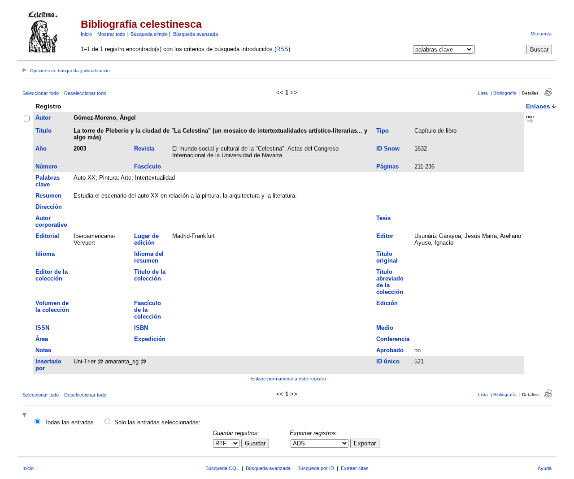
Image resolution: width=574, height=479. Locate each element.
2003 (80, 148)
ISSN (42, 327)
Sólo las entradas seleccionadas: (157, 422)
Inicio (86, 34)
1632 (420, 148)
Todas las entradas (69, 422)
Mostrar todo (111, 34)
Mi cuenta (541, 33)
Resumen (48, 195)
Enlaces (538, 106)
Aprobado (390, 350)
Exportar (365, 443)
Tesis (383, 218)
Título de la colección (149, 275)
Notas (43, 350)
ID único (388, 361)
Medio (384, 327)
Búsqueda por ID (315, 468)
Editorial (47, 236)
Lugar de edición (146, 239)
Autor (43, 117)
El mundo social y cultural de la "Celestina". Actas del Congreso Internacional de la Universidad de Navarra (255, 152)
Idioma (45, 253)
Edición (387, 303)
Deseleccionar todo (85, 93)
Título (43, 130)
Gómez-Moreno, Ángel (105, 117)
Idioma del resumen (149, 257)
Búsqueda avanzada (195, 34)
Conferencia (392, 339)
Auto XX (85, 177)
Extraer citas (355, 468)
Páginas (387, 166)
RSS (282, 49)
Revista (144, 148)
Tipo (382, 130)
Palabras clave (47, 181)
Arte (126, 177)
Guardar (255, 443)
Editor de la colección (51, 275)
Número (46, 166)
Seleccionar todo (40, 93)
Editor (384, 236)
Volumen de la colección (52, 306)
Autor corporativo (51, 221)
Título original (387, 257)
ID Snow (388, 148)
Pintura (108, 177)
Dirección (48, 206)
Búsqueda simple (149, 34)
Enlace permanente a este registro (288, 378)
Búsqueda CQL (222, 468)
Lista (483, 93)
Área (41, 339)
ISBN (141, 327)
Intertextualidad (155, 177)
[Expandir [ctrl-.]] (25, 415)
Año (41, 148)
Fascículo (147, 166)
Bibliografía (505, 93)
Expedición (149, 339)
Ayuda (545, 468)
